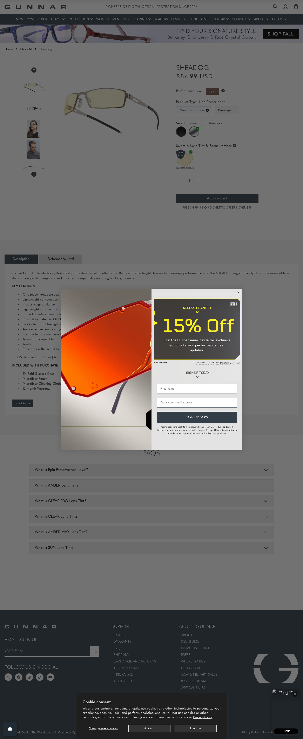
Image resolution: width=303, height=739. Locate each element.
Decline (195, 728)
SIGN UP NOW (197, 417)
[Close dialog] (238, 292)
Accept (149, 728)
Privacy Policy (203, 717)
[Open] (10, 729)
